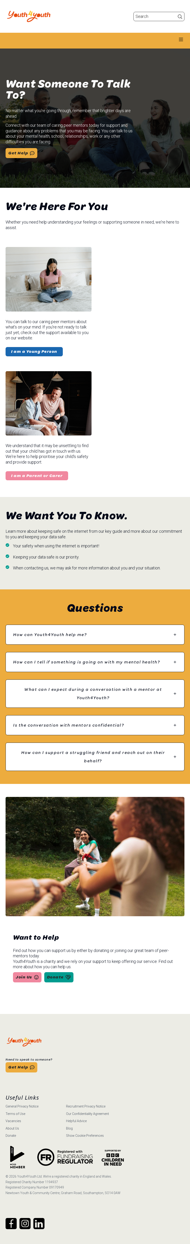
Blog (69, 1128)
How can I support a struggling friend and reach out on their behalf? (93, 756)
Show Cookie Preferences (85, 1135)
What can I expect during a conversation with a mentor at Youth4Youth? (93, 693)
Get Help (18, 153)
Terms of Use (15, 1114)
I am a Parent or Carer (37, 475)
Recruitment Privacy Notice (85, 1106)
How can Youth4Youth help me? (50, 634)
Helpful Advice (76, 1121)
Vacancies (13, 1121)
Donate (55, 977)
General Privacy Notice (22, 1106)
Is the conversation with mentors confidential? (68, 725)
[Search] (180, 16)
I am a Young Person (34, 351)
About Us (12, 1128)
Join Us (24, 977)
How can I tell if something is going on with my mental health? (86, 662)
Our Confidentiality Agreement (87, 1114)
